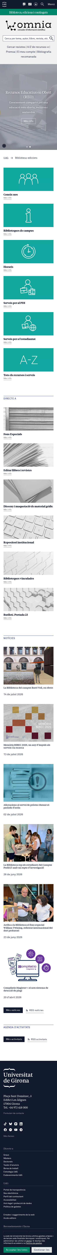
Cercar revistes (16, 47)
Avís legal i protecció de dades (18, 1203)
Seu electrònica (11, 1193)
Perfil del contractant (13, 1197)
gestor (29, 1241)
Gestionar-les (41, 1250)
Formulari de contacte (14, 1113)
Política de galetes (12, 1207)
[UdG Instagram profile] (16, 1124)
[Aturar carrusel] (4, 146)
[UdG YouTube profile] (16, 1130)
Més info (28, 121)
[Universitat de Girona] (18, 1078)
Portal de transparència (14, 1190)
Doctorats (8, 1162)
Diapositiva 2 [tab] (30, 147)
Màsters (7, 1158)
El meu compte (26, 52)
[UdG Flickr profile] (10, 1130)
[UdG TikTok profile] (5, 1124)
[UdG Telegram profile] (21, 1130)
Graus (6, 1155)
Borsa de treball (11, 1168)
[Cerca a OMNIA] (51, 38)
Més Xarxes (9, 1136)
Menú (51, 4)
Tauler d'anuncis (11, 1165)
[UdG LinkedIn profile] (21, 1124)
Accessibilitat (10, 1200)
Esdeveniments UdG (13, 1175)
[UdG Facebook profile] (5, 1130)
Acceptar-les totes (16, 1250)
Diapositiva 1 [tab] (27, 147)
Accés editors (10, 1218)
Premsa (10, 52)
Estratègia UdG (11, 1172)
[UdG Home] (4, 4)
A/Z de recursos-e (38, 47)
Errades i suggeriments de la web (19, 1215)
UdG (6, 158)
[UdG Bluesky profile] (10, 1124)
